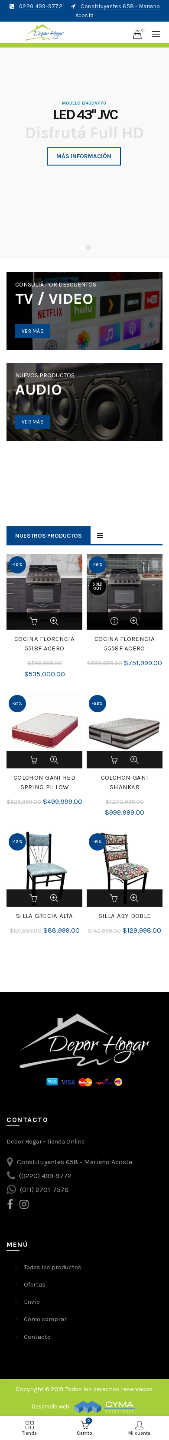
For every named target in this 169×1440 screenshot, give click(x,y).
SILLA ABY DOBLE (124, 916)
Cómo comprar (45, 1319)
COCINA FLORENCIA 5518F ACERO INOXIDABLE (44, 648)
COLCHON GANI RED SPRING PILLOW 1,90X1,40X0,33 (44, 787)
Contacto (37, 1337)
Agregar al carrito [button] (34, 621)
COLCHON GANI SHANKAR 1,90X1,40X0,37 (125, 787)
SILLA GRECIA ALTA (44, 916)
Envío (32, 1302)
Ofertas (35, 1284)
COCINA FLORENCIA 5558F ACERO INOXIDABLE (124, 648)
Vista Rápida (54, 621)
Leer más (115, 621)
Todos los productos (52, 1267)
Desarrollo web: (52, 1407)
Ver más (33, 331)
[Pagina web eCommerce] (104, 1407)
